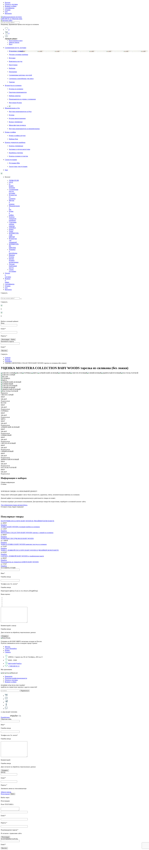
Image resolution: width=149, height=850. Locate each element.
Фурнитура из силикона (13, 85)
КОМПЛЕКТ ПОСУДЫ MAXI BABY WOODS (17, 538)
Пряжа (11, 229)
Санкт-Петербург (11, 648)
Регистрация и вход (16, 40)
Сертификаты (9, 8)
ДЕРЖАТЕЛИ (14, 180)
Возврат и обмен (10, 6)
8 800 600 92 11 (11, 18)
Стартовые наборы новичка (12, 224)
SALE (11, 182)
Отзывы (7, 10)
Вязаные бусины (12, 256)
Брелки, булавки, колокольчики (13, 260)
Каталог (7, 2)
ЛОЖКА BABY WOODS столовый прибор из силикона (20, 527)
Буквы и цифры (10, 132)
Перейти (4, 525)
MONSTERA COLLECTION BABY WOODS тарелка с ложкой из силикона (27, 532)
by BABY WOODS (12, 186)
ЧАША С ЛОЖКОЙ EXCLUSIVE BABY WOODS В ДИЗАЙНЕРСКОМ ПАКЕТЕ (30, 550)
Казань (7, 650)
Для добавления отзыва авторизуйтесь (14, 505)
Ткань (11, 231)
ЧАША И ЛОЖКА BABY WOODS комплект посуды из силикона (24, 544)
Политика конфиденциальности (16, 678)
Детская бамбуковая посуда (13, 266)
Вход (10, 44)
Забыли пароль (14, 42)
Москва (7, 647)
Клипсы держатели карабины (15, 142)
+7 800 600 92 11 (13, 666)
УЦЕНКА (12, 228)
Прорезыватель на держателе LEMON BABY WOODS (20, 562)
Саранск (8, 652)
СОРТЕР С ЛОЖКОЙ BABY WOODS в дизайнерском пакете (22, 556)
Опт (6, 11)
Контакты (8, 13)
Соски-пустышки (11, 159)
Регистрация (5, 794)
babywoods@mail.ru (14, 663)
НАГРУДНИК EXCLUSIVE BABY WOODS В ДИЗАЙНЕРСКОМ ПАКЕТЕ (27, 521)
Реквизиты (8, 676)
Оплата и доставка (11, 4)
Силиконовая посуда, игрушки (15, 47)
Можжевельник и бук (12, 108)
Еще (6, 170)
